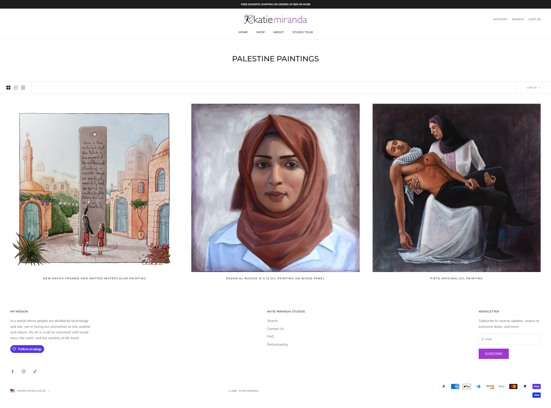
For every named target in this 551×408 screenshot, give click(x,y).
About (278, 32)
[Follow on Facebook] (12, 371)
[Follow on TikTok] (35, 371)
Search (272, 320)
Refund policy (277, 344)
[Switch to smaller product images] (16, 87)
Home (243, 32)
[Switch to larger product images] (8, 87)
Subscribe (494, 354)
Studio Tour (303, 32)
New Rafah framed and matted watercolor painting (94, 278)
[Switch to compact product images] (23, 87)
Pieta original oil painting (456, 278)
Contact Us (275, 328)
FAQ (270, 336)
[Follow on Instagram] (24, 371)
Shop (260, 32)
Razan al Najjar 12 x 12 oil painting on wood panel (275, 278)
